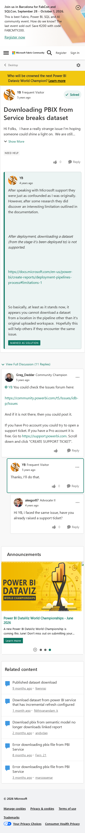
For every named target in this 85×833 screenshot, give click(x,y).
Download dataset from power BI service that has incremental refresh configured (44, 702)
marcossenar (44, 777)
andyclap (41, 733)
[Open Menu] (78, 65)
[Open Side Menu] (6, 52)
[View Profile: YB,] (12, 180)
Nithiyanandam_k (46, 710)
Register (61, 53)
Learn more (57, 80)
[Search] (49, 52)
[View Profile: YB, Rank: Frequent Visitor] (9, 95)
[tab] (40, 649)
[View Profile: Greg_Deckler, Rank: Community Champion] (9, 377)
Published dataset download (34, 682)
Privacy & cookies (42, 808)
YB (19, 92)
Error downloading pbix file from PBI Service (41, 747)
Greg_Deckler (25, 375)
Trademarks (11, 817)
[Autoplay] (35, 649)
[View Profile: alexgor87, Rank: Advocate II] (18, 502)
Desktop (13, 65)
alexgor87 (32, 500)
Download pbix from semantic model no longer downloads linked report (43, 724)
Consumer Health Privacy (62, 824)
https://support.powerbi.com (44, 435)
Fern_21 (40, 755)
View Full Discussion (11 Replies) (28, 364)
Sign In (74, 53)
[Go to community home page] (28, 52)
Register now (15, 37)
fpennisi (40, 688)
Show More (16, 141)
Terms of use (67, 808)
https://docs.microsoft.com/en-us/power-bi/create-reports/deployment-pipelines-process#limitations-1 (40, 277)
